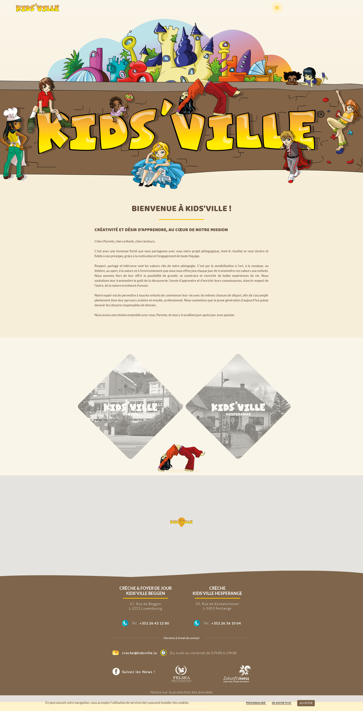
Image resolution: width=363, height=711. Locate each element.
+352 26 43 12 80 (154, 623)
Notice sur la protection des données (181, 692)
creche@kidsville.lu (139, 653)
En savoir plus (282, 702)
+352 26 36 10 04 (226, 623)
